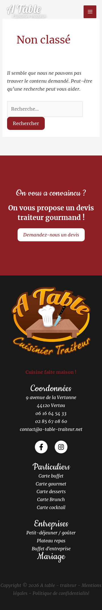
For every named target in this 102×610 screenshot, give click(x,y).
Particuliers (51, 467)
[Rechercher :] (45, 109)
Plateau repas (51, 540)
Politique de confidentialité (61, 593)
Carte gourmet (51, 484)
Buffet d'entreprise (51, 548)
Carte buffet (51, 476)
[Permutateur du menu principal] (90, 11)
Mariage (51, 557)
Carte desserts (51, 491)
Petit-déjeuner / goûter (51, 533)
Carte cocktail (51, 507)
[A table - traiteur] (27, 12)
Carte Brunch (51, 499)
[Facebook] (41, 447)
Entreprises (51, 524)
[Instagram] (61, 447)
